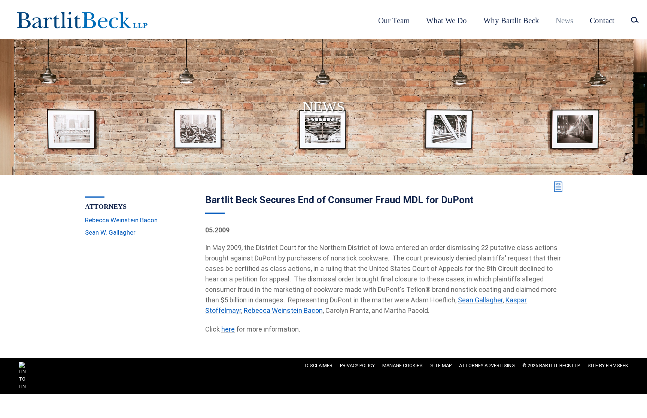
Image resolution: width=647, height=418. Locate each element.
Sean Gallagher (480, 300)
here (228, 329)
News (564, 20)
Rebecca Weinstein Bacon (283, 310)
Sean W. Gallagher (110, 232)
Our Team (394, 20)
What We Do (446, 20)
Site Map (441, 365)
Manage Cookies (402, 365)
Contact (602, 20)
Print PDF (556, 186)
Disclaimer (318, 365)
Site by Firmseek (607, 365)
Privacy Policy (357, 365)
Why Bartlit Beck (511, 20)
